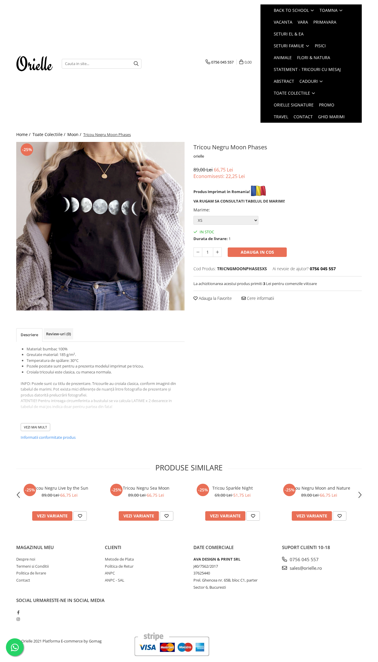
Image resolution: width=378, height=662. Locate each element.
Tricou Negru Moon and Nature (319, 488)
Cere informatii (260, 298)
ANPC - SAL (114, 580)
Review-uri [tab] (58, 333)
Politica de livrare (31, 573)
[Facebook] (18, 612)
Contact (303, 116)
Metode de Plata (119, 559)
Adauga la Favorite (215, 298)
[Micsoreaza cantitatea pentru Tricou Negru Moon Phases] (197, 252)
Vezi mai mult (35, 427)
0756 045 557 (304, 559)
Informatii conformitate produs (48, 437)
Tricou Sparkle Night (232, 488)
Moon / (74, 134)
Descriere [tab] (29, 334)
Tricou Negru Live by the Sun (59, 488)
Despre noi (25, 559)
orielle (198, 156)
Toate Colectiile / (49, 134)
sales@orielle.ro (305, 568)
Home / (24, 134)
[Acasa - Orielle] (34, 63)
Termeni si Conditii (32, 566)
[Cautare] (136, 64)
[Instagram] (18, 619)
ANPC (110, 573)
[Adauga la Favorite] (80, 516)
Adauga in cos (257, 252)
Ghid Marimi (331, 116)
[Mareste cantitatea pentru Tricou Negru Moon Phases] (217, 252)
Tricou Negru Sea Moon (146, 488)
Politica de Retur (119, 566)
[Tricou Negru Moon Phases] (100, 226)
